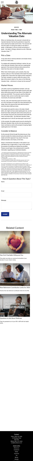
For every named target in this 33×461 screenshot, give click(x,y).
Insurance (16, 453)
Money (16, 457)
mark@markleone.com (16, 443)
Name (2, 182)
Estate (16, 451)
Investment (16, 449)
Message (3, 200)
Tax (16, 455)
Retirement (16, 448)
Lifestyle (16, 459)
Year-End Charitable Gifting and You (11, 255)
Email (2, 191)
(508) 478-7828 (18, 436)
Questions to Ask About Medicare (11, 318)
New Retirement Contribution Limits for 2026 (15, 287)
